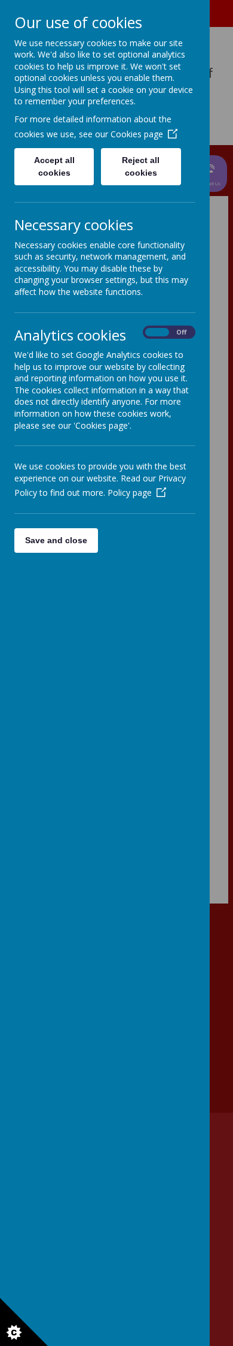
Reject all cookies (141, 166)
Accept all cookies (54, 166)
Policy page (130, 492)
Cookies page (137, 134)
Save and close (56, 540)
